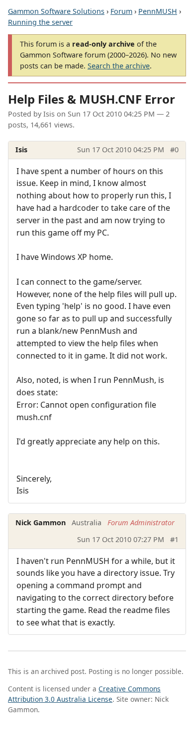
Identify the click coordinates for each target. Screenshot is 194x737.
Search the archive (119, 65)
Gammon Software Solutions (56, 11)
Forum (121, 11)
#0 (174, 149)
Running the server (40, 22)
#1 (174, 539)
